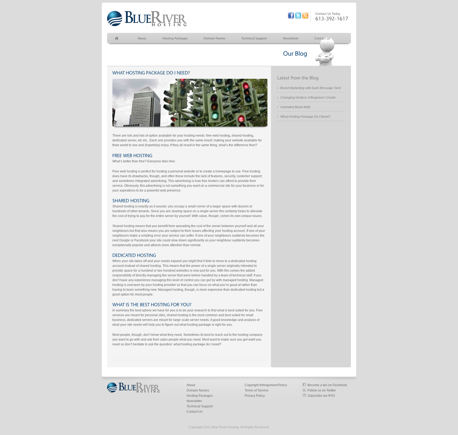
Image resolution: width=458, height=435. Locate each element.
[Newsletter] (291, 38)
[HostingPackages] (175, 38)
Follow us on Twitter (321, 390)
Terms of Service (256, 390)
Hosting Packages (200, 396)
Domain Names (198, 390)
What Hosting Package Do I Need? (305, 117)
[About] (142, 38)
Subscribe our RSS (321, 396)
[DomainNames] (215, 38)
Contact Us (194, 412)
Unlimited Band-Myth (295, 107)
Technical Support (200, 406)
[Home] (118, 38)
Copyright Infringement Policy (266, 385)
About (191, 385)
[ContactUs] (322, 38)
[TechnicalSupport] (254, 38)
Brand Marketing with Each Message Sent (310, 88)
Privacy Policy (255, 396)
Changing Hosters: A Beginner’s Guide (308, 97)
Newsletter (194, 401)
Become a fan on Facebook (327, 385)
